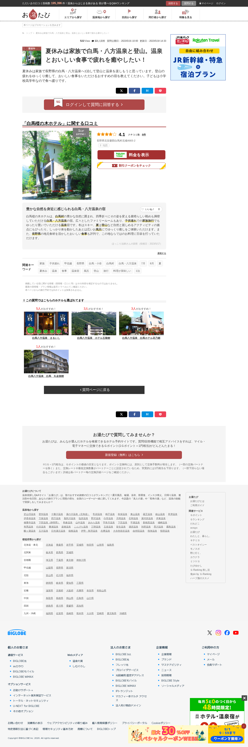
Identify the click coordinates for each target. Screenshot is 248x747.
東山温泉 (135, 514)
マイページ (207, 3)
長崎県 (69, 613)
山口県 (90, 598)
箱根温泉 (73, 531)
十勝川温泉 (57, 514)
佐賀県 (59, 613)
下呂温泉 (122, 522)
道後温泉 (66, 526)
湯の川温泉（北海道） (78, 514)
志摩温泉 (105, 531)
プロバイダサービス (127, 670)
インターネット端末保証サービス (32, 695)
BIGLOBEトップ (106, 729)
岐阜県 (59, 583)
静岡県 (49, 583)
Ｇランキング (197, 519)
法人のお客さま (120, 647)
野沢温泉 (96, 518)
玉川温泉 (43, 531)
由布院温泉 (139, 531)
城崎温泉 (162, 522)
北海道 (49, 544)
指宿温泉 (165, 531)
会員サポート (214, 664)
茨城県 (69, 552)
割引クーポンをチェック (135, 165)
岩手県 (69, 544)
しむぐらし (79, 666)
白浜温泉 (41, 526)
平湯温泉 (135, 522)
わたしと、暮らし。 (201, 536)
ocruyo (193, 527)
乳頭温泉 (97, 514)
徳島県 (49, 605)
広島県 (80, 598)
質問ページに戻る (95, 390)
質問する (189, 3)
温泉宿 (75, 270)
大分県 (90, 613)
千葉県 (59, 560)
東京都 (69, 560)
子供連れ (54, 263)
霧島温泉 (171, 526)
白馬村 (110, 263)
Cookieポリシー (161, 723)
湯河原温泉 (147, 518)
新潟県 (69, 567)
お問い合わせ (15, 723)
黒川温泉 (158, 526)
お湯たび (195, 532)
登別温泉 (43, 514)
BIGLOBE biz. (124, 654)
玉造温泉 (108, 526)
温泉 (54, 270)
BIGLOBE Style (170, 680)
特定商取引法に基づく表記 (23, 729)
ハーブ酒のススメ (199, 578)
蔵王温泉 (147, 514)
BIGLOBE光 (20, 661)
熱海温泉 (152, 531)
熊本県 (80, 613)
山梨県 (49, 567)
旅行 (106, 270)
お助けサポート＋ (23, 690)
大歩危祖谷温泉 (121, 531)
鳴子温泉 (110, 514)
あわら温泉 (94, 522)
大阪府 (69, 590)
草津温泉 (172, 514)
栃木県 (49, 552)
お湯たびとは (197, 501)
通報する (161, 253)
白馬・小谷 (95, 263)
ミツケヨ (195, 561)
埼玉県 (49, 560)
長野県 (80, 263)
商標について (85, 729)
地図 (105, 145)
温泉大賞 (78, 661)
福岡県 (49, 613)
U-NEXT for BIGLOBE (26, 706)
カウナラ (195, 557)
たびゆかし (196, 565)
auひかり (18, 666)
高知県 (80, 605)
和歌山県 (101, 590)
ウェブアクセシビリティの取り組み (67, 723)
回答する (173, 3)
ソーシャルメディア (172, 686)
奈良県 (90, 590)
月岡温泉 (121, 518)
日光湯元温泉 (58, 531)
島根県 (59, 598)
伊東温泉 (161, 518)
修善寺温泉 (30, 522)
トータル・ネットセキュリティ (31, 700)
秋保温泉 (122, 514)
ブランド (166, 659)
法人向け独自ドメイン (128, 705)
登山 (96, 270)
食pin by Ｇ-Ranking (200, 574)
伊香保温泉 (30, 518)
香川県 (59, 605)
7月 (143, 263)
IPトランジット (124, 691)
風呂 (86, 270)
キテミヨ (195, 540)
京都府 (59, 590)
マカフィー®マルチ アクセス (131, 698)
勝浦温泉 (53, 526)
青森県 (59, 544)
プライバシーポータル (134, 723)
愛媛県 (69, 605)
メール (211, 659)
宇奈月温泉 (109, 522)
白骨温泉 (108, 518)
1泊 (138, 270)
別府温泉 (146, 526)
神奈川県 (81, 560)
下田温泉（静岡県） (49, 522)
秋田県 (90, 544)
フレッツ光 (122, 664)
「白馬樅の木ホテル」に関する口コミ (60, 123)
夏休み (43, 270)
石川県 (59, 575)
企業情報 (162, 647)
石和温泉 (133, 518)
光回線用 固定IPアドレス (130, 675)
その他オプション (23, 711)
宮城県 (80, 544)
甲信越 (68, 263)
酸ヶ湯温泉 (30, 531)
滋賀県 (49, 590)
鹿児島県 (111, 613)
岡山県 (69, 598)
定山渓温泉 (30, 514)
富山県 (49, 575)
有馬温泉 (28, 526)
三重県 (80, 583)
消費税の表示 (35, 723)
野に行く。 (196, 553)
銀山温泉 (160, 514)
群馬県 (59, 552)
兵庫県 (80, 590)
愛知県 (69, 583)
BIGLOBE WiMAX (23, 676)
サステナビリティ (171, 664)
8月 (152, 263)
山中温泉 (80, 522)
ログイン (221, 3)
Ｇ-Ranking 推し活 (200, 570)
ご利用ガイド (197, 505)
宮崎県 (100, 613)
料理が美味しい (122, 270)
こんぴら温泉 (81, 526)
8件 (144, 134)
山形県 (100, 544)
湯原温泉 (133, 526)
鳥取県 (49, 598)
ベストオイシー (198, 544)
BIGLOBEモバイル (23, 671)
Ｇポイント (196, 515)
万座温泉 (43, 518)
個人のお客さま (18, 647)
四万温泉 (56, 518)
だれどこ (195, 523)
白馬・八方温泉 (128, 263)
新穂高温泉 (149, 522)
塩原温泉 (83, 518)
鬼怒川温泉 (70, 518)
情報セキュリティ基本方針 (58, 729)
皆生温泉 (121, 526)
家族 (42, 263)
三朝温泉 (96, 526)
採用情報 (166, 675)
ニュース (166, 670)
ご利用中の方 (210, 647)
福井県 (69, 575)
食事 (64, 270)
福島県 (110, 544)
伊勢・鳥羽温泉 (89, 531)
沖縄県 (123, 613)
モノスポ (195, 548)
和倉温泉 (67, 522)
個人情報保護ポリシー (104, 723)
